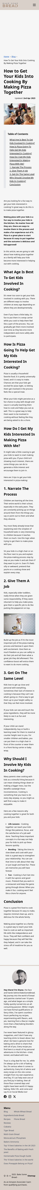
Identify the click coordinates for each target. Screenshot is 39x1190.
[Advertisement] (19, 30)
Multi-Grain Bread (11, 1134)
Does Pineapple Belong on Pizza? (18, 1163)
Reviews (7, 1123)
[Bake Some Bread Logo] (10, 5)
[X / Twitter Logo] (14, 1096)
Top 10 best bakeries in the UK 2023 (19, 1145)
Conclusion (15, 184)
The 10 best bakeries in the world (18, 1159)
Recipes (7, 1119)
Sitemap (31, 1175)
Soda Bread (19, 1115)
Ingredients (9, 1115)
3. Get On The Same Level (22, 174)
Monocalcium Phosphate (15, 1138)
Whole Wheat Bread (23, 1111)
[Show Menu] (34, 5)
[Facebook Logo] (9, 1096)
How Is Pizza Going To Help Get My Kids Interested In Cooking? (21, 150)
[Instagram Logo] (5, 1096)
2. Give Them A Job (19, 170)
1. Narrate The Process (21, 167)
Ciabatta (7, 1126)
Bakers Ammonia (11, 1141)
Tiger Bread (9, 1130)
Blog (6, 1111)
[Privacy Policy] (5, 1176)
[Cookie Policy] (8, 1176)
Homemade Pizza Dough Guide (17, 1156)
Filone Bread (19, 1119)
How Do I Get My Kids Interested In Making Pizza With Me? (20, 160)
